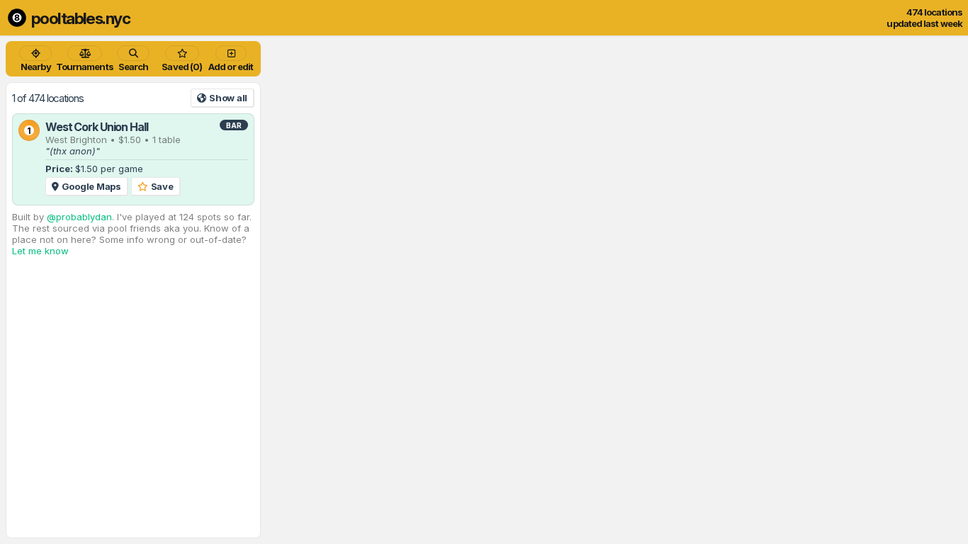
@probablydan (79, 216)
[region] (484, 289)
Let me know (40, 250)
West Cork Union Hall (96, 127)
